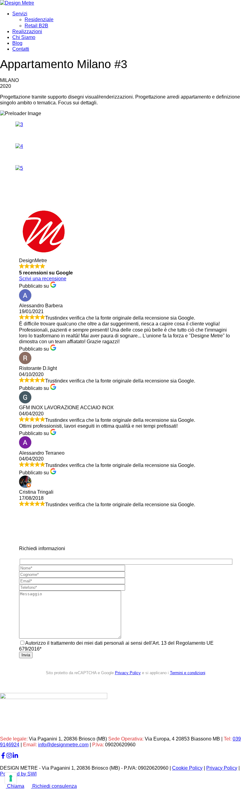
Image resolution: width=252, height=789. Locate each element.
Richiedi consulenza (54, 786)
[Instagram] (9, 757)
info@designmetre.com (63, 744)
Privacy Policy (128, 672)
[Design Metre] (17, 3)
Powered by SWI (18, 773)
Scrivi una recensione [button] (42, 278)
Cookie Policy (187, 768)
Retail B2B (36, 25)
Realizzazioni (27, 31)
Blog (17, 43)
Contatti (20, 49)
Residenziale (39, 19)
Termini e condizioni (187, 672)
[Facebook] (3, 757)
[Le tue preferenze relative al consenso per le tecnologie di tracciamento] (11, 778)
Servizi (19, 13)
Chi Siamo (23, 37)
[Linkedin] (15, 757)
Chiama (15, 786)
